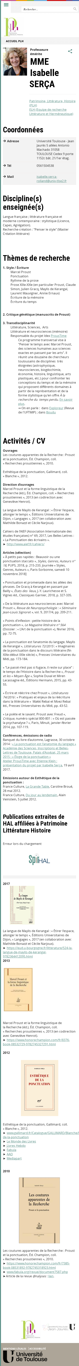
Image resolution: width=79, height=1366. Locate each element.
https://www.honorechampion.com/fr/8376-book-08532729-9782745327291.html (36, 1042)
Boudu (51, 412)
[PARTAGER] (70, 51)
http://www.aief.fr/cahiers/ (25, 544)
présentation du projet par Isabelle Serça (32, 765)
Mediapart (14, 1158)
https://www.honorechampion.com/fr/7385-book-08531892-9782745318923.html (36, 1265)
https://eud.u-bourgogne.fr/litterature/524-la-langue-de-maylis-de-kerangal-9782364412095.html (37, 952)
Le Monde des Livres (21, 1141)
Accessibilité (37, 1348)
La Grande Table (37, 786)
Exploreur (56, 408)
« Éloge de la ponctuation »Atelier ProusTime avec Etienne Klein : (30, 759)
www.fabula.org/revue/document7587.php (37, 1272)
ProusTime (59, 336)
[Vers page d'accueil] (31, 27)
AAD (10, 1154)
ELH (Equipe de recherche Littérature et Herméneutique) (51, 111)
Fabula (11, 1150)
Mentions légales (14, 1348)
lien (50, 1276)
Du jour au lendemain (41, 795)
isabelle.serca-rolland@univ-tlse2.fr (52, 179)
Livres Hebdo (16, 1146)
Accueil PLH (15, 41)
